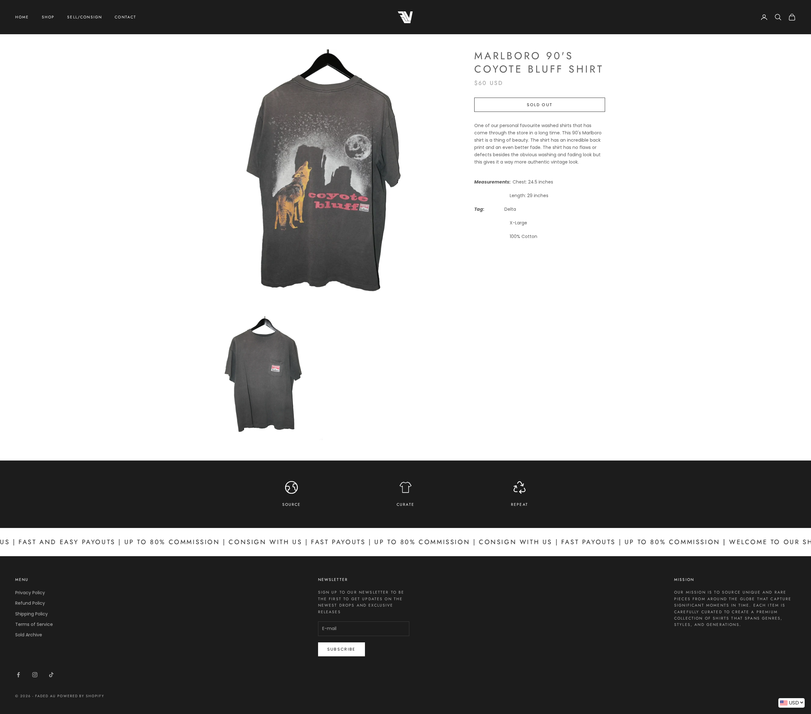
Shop (48, 17)
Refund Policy (30, 603)
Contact (125, 17)
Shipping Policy (31, 614)
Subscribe (341, 649)
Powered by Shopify (81, 695)
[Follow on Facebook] (18, 675)
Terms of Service (34, 624)
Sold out (540, 105)
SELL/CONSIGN (84, 17)
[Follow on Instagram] (35, 675)
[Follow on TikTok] (51, 675)
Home (22, 17)
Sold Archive (28, 635)
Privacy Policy (30, 592)
